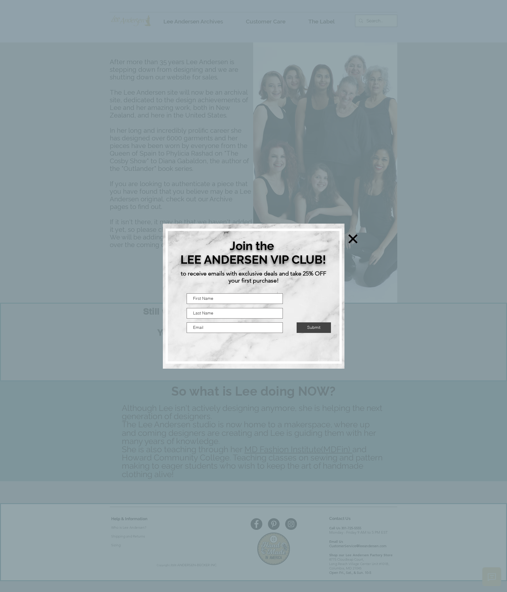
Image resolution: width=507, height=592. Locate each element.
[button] (353, 239)
